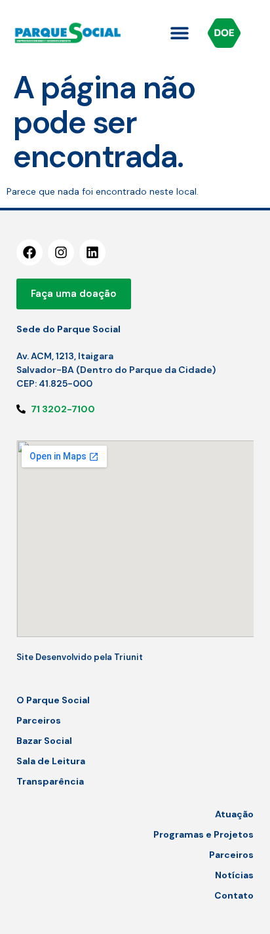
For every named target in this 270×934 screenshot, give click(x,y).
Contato (234, 895)
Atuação (234, 814)
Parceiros (38, 720)
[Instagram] (61, 252)
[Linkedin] (92, 252)
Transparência (50, 781)
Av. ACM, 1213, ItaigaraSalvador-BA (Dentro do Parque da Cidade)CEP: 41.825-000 (116, 369)
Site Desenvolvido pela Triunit (79, 657)
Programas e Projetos (203, 834)
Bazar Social (44, 741)
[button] (180, 33)
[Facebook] (29, 252)
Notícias (234, 875)
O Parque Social (53, 700)
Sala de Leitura (50, 761)
